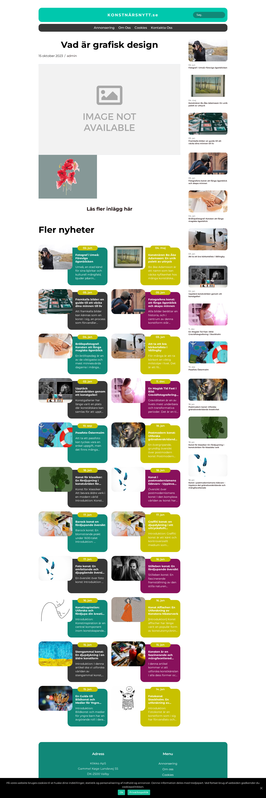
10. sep (87, 425)
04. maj (160, 248)
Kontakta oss (161, 28)
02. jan (87, 381)
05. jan (87, 292)
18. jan (160, 425)
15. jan (87, 644)
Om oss (124, 28)
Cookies (141, 28)
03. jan (160, 337)
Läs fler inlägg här (109, 209)
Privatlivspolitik (138, 792)
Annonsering (104, 28)
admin (72, 56)
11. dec (160, 381)
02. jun (87, 248)
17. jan (87, 514)
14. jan (160, 689)
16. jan (160, 559)
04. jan (87, 337)
